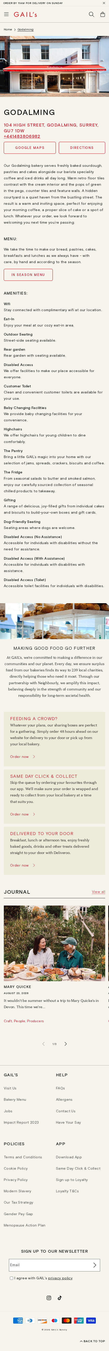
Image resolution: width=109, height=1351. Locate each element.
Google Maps (30, 148)
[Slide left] (43, 1043)
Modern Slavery (17, 1191)
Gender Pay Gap (18, 1214)
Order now (19, 757)
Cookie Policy (16, 1168)
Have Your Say (68, 1122)
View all (98, 892)
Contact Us (66, 1111)
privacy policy (60, 1278)
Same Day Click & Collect (78, 1168)
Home (8, 29)
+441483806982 (22, 136)
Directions (82, 148)
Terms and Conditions (23, 1157)
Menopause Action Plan (25, 1225)
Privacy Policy (16, 1180)
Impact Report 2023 (21, 1122)
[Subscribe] (94, 1265)
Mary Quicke (17, 987)
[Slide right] (65, 1043)
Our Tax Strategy (18, 1202)
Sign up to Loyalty (72, 1180)
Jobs (8, 1111)
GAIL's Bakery (59, 1329)
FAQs (60, 1088)
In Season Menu (28, 275)
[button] (6, 14)
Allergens (64, 1099)
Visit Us (10, 1088)
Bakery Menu (15, 1099)
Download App (69, 1157)
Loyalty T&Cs (67, 1191)
